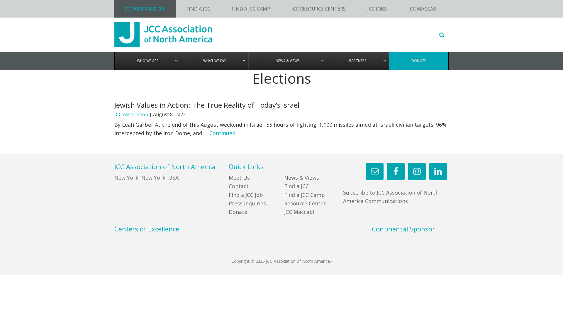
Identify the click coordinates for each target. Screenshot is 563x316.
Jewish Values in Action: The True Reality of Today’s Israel (206, 105)
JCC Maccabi (299, 211)
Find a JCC (296, 186)
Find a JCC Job (246, 194)
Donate (238, 211)
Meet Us (239, 177)
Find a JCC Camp (304, 194)
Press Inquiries (247, 203)
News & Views (301, 177)
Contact (239, 186)
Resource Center (305, 203)
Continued (222, 133)
